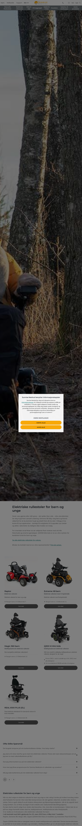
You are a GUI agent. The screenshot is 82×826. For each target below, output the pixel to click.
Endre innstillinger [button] (41, 418)
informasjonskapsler (28, 402)
